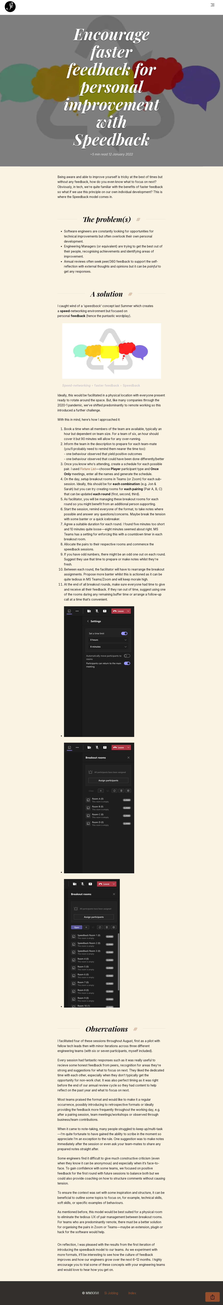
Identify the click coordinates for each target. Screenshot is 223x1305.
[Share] (212, 1297)
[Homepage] (10, 6)
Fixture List (88, 469)
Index (132, 1293)
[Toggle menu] (212, 5)
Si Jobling (111, 1293)
